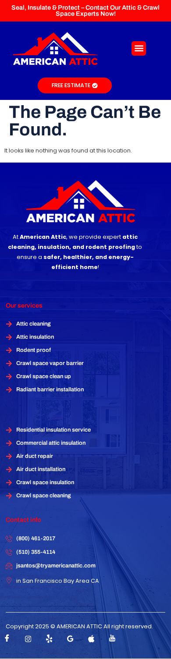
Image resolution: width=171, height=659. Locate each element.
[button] (139, 48)
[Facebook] (7, 638)
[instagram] (28, 638)
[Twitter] (49, 638)
